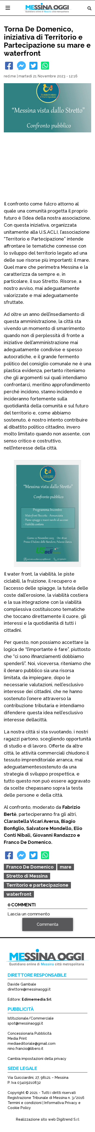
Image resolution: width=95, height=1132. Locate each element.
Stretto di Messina (27, 876)
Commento (18, 932)
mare (65, 867)
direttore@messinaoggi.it (29, 989)
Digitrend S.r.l (68, 1119)
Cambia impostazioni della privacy (37, 1059)
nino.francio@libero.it (25, 1049)
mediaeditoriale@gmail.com (31, 1043)
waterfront (18, 894)
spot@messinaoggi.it (25, 1023)
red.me (10, 76)
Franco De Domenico (30, 867)
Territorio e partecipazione (37, 885)
